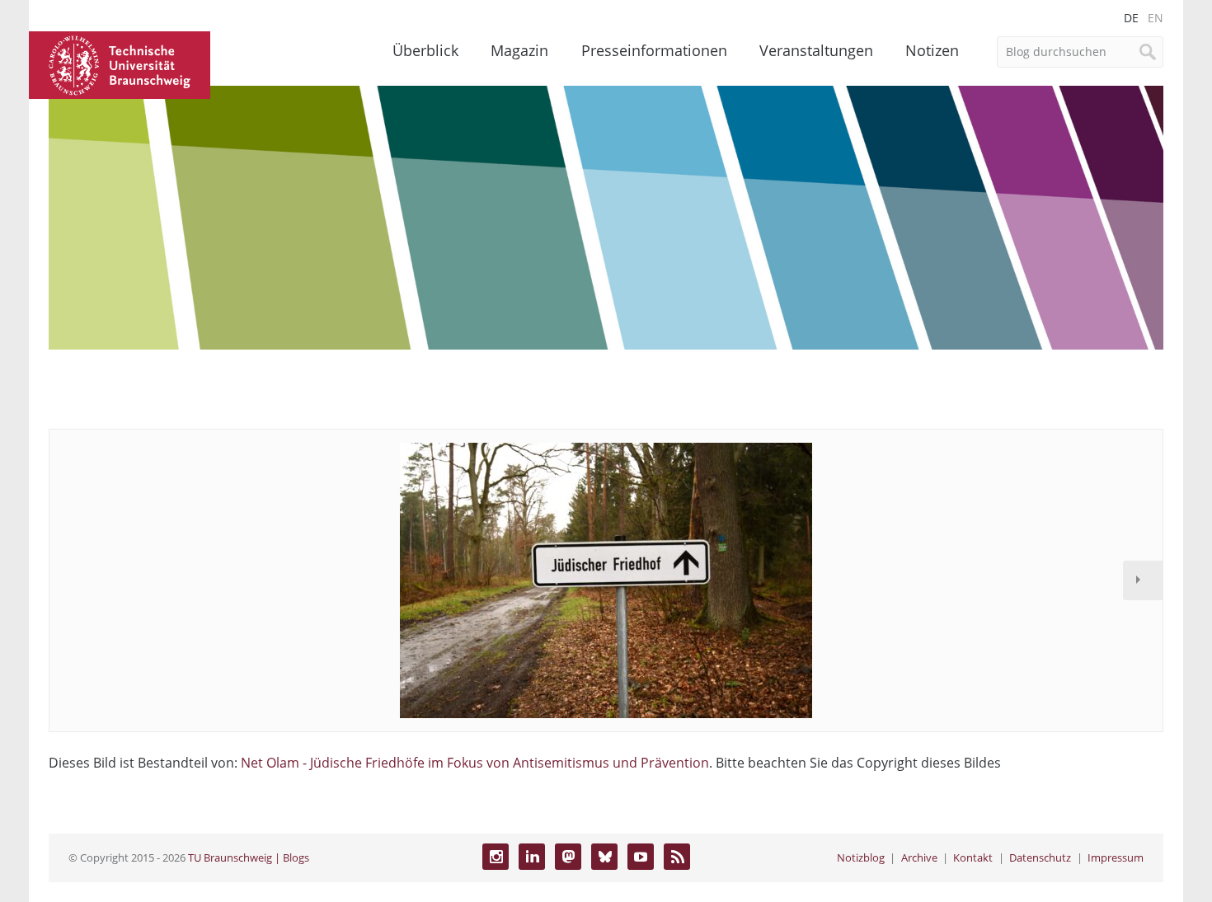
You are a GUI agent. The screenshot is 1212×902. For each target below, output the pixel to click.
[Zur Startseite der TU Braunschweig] (119, 63)
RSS (677, 856)
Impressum (1116, 857)
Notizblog (861, 857)
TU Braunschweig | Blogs (248, 857)
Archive (919, 857)
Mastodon (568, 856)
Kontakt (973, 857)
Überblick (425, 50)
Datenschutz (1040, 857)
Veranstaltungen (816, 50)
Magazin (519, 50)
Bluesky (604, 856)
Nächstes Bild (1143, 580)
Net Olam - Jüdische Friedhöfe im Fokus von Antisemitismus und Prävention (475, 763)
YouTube (640, 856)
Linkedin (532, 856)
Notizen (932, 50)
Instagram (495, 856)
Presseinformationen (654, 50)
